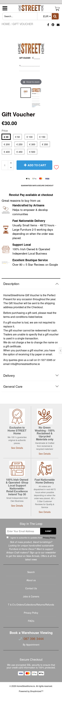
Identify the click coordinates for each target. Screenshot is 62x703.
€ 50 (17, 136)
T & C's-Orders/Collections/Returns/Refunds (31, 604)
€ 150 (42, 136)
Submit (48, 531)
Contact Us (31, 588)
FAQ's (31, 620)
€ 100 (30, 136)
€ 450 (19, 151)
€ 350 (45, 144)
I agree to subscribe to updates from (32, 537)
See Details (17, 447)
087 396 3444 (33, 638)
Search (31, 572)
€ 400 (7, 151)
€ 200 (7, 144)
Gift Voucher (22, 24)
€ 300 (32, 144)
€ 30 (6, 136)
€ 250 (19, 144)
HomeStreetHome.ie (26, 686)
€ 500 (32, 151)
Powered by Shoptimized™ (31, 691)
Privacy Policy (49, 537)
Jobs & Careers (31, 596)
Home (6, 24)
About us (31, 580)
